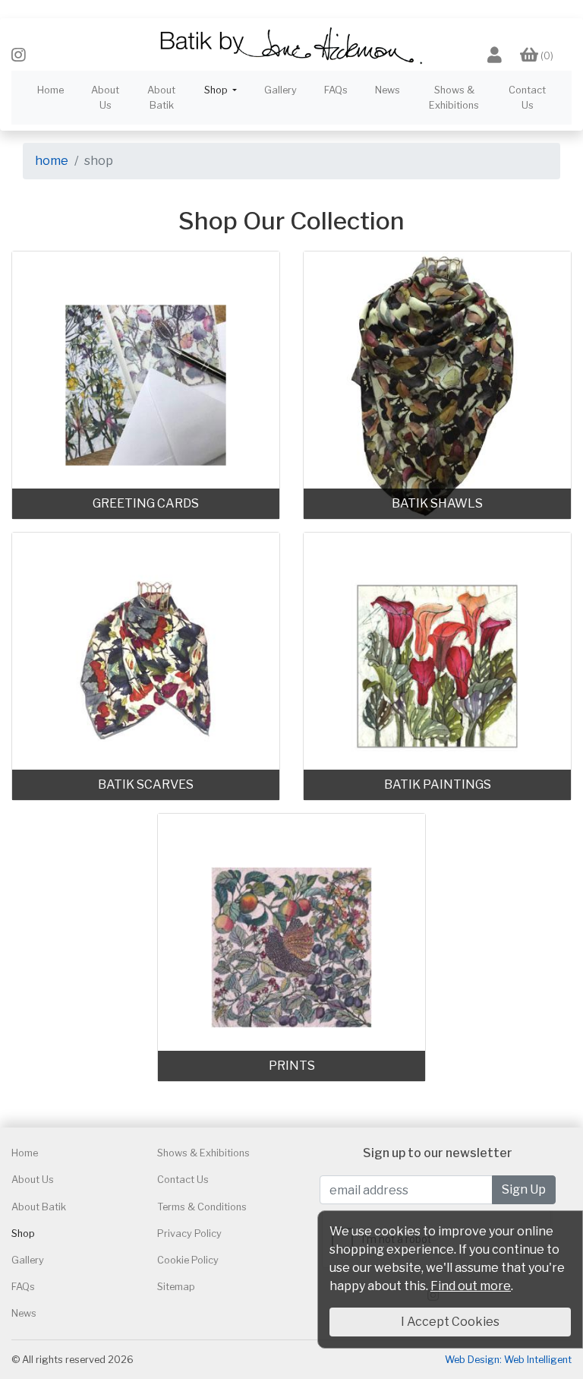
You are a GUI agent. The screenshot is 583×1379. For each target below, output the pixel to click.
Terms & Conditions (202, 1207)
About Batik (161, 97)
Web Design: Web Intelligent (508, 1359)
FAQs (336, 90)
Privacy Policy (189, 1233)
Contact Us (527, 97)
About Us (105, 97)
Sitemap (176, 1286)
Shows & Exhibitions (454, 97)
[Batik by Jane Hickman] (291, 44)
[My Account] (494, 55)
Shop (23, 1233)
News (387, 90)
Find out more (470, 1286)
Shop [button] (217, 90)
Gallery (280, 90)
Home (50, 90)
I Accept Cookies (450, 1321)
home (51, 160)
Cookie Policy (188, 1260)
